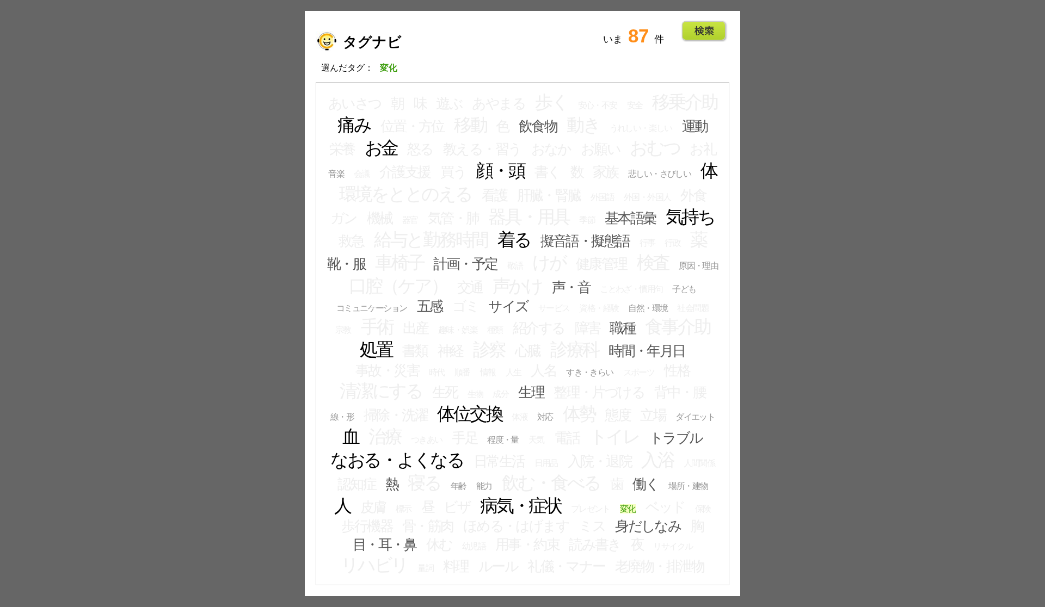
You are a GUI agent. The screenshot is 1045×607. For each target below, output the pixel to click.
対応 (545, 417)
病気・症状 (520, 506)
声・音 (571, 287)
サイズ (508, 306)
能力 (484, 486)
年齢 (458, 486)
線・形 (342, 417)
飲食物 (538, 126)
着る (514, 240)
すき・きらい (589, 372)
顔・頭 (500, 171)
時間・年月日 (646, 350)
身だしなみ (648, 526)
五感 (429, 306)
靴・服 (346, 263)
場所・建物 (688, 486)
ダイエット (695, 417)
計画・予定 (465, 263)
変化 (628, 508)
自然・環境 (647, 308)
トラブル (676, 437)
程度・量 (503, 439)
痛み (354, 125)
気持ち (690, 217)
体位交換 (469, 414)
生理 (531, 392)
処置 (376, 350)
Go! (704, 31)
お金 (381, 148)
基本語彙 (630, 218)
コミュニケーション (371, 308)
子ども (684, 289)
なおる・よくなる (397, 460)
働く (645, 484)
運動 (695, 126)
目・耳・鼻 (384, 544)
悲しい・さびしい (659, 173)
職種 (622, 328)
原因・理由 (698, 265)
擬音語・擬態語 (585, 241)
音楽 (336, 173)
